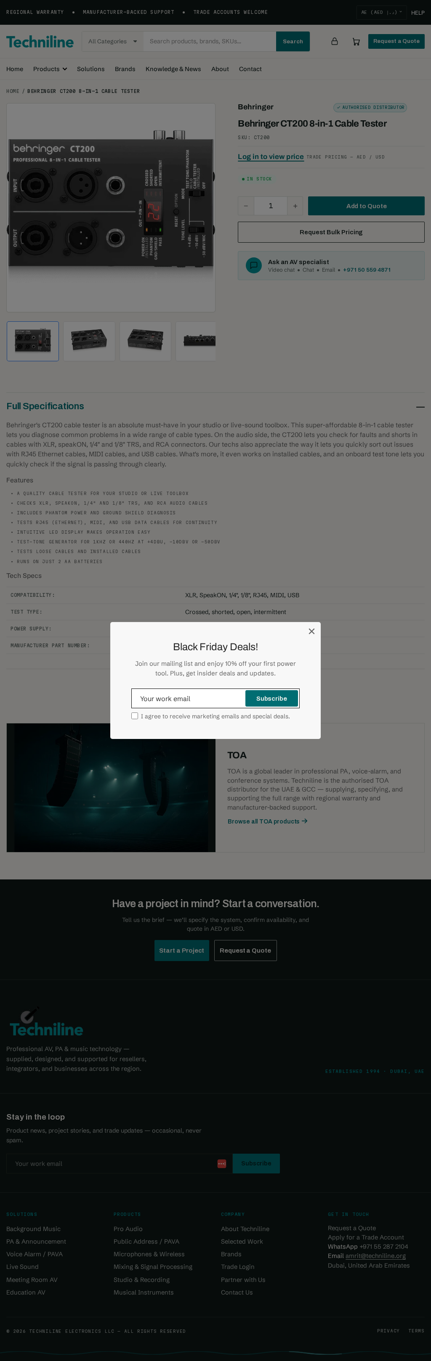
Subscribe (271, 698)
